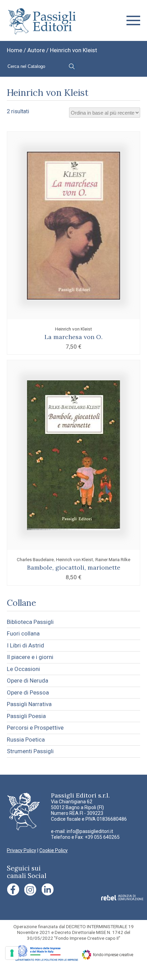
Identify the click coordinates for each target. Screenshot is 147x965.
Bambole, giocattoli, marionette (73, 567)
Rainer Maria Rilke (112, 559)
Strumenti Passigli (30, 751)
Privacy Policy (21, 850)
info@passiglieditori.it (90, 831)
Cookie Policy (53, 850)
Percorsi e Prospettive (35, 727)
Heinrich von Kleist (73, 329)
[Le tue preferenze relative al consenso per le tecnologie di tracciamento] (11, 953)
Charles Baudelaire (35, 559)
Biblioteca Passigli (30, 621)
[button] (133, 20)
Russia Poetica (26, 739)
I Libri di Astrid (25, 645)
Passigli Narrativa (29, 704)
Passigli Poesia (26, 716)
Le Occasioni (23, 669)
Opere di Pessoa (28, 692)
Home (14, 50)
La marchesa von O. (73, 337)
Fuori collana (23, 633)
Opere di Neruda (27, 680)
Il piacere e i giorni (30, 657)
